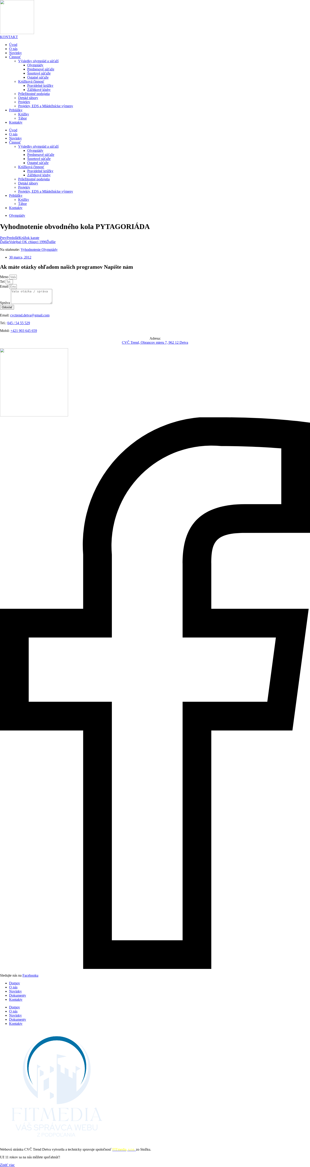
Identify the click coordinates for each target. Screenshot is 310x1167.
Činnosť (15, 57)
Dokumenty (17, 995)
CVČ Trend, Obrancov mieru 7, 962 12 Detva (155, 342)
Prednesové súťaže (40, 69)
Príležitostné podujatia (34, 94)
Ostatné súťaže (38, 77)
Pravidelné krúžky (40, 85)
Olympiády (35, 65)
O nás (13, 49)
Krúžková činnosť (31, 81)
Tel (2, 282)
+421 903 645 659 (23, 331)
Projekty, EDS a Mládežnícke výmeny (45, 106)
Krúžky (23, 114)
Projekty (24, 102)
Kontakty (15, 122)
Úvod (13, 45)
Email (4, 286)
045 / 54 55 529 (18, 323)
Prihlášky (15, 110)
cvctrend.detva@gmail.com (29, 315)
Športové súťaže (39, 73)
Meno (4, 277)
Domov (14, 983)
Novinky (15, 53)
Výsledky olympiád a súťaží (38, 61)
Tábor (22, 118)
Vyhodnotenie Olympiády (39, 249)
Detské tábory (28, 98)
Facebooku (30, 975)
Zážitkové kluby (39, 90)
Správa (5, 303)
